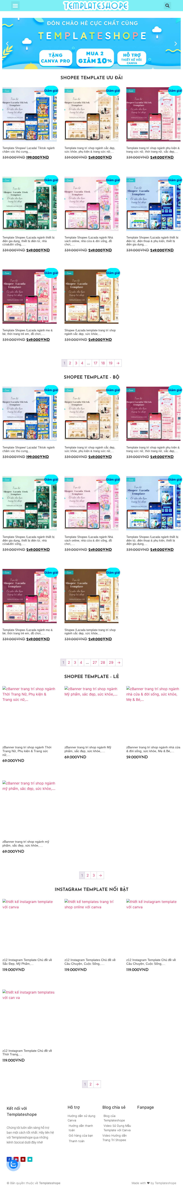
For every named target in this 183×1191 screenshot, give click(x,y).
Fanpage (145, 1107)
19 (110, 363)
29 (111, 662)
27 (95, 662)
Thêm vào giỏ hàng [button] (4, 558)
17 (95, 363)
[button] (15, 5)
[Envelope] (29, 1159)
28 (103, 662)
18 (103, 363)
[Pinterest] (23, 1159)
